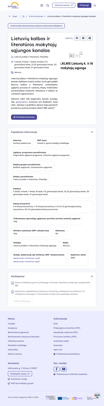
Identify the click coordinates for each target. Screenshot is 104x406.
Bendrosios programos (18, 332)
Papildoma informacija (24, 132)
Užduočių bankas (16, 341)
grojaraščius (22, 102)
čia (16, 285)
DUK (56, 323)
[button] (47, 5)
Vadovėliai (13, 349)
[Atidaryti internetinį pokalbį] (97, 396)
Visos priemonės (36, 16)
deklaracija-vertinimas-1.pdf (26, 258)
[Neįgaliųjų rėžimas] (41, 5)
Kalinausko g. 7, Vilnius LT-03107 (22, 368)
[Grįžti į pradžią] (25, 16)
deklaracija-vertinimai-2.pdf (26, 261)
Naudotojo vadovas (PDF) (66, 332)
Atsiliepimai (17, 276)
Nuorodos (58, 345)
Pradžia (11, 323)
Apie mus (58, 349)
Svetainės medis (61, 341)
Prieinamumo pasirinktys (68, 354)
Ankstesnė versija (19, 379)
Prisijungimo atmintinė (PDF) (67, 328)
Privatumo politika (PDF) (65, 336)
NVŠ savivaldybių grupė (22, 383)
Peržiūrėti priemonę (25, 117)
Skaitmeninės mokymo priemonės (23, 336)
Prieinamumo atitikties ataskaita (71, 374)
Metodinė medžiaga (17, 345)
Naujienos (12, 328)
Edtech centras (15, 354)
